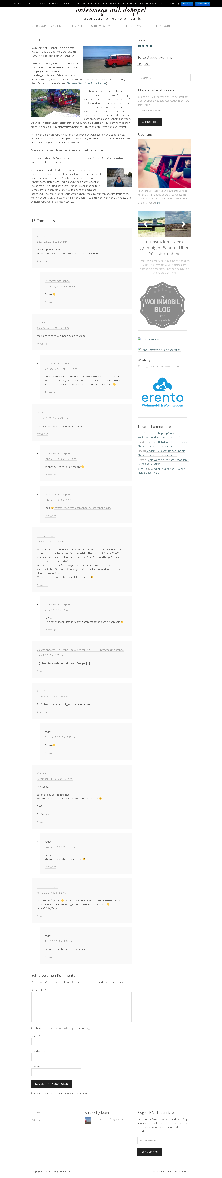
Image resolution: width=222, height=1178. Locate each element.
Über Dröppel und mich (47, 25)
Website (35, 1066)
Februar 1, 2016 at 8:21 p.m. (61, 458)
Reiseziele (77, 25)
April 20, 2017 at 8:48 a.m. (51, 892)
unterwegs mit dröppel (111, 10)
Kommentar (38, 990)
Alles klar (187, 4)
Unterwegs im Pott (104, 25)
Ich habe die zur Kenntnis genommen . (68, 1028)
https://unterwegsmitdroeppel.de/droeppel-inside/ (82, 507)
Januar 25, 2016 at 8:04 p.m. (52, 241)
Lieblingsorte (162, 25)
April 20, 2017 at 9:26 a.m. (59, 941)
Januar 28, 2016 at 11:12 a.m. (61, 368)
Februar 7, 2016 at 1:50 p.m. (61, 500)
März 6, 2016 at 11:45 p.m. (60, 610)
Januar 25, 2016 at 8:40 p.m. (60, 286)
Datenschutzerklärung (61, 1028)
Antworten (42, 261)
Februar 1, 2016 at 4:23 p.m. (52, 418)
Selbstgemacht (135, 25)
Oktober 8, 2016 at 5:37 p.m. (61, 737)
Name (35, 1035)
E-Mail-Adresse (40, 1051)
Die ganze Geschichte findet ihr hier (86, 83)
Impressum (37, 1112)
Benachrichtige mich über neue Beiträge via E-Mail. (62, 1093)
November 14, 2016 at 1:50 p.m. (55, 778)
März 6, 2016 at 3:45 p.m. (51, 541)
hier (158, 202)
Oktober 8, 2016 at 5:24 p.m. (53, 696)
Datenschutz (38, 1120)
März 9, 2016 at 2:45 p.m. (51, 655)
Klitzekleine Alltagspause (110, 1119)
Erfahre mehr (203, 4)
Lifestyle (151, 1171)
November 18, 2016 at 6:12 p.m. (63, 847)
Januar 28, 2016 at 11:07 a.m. (53, 327)
